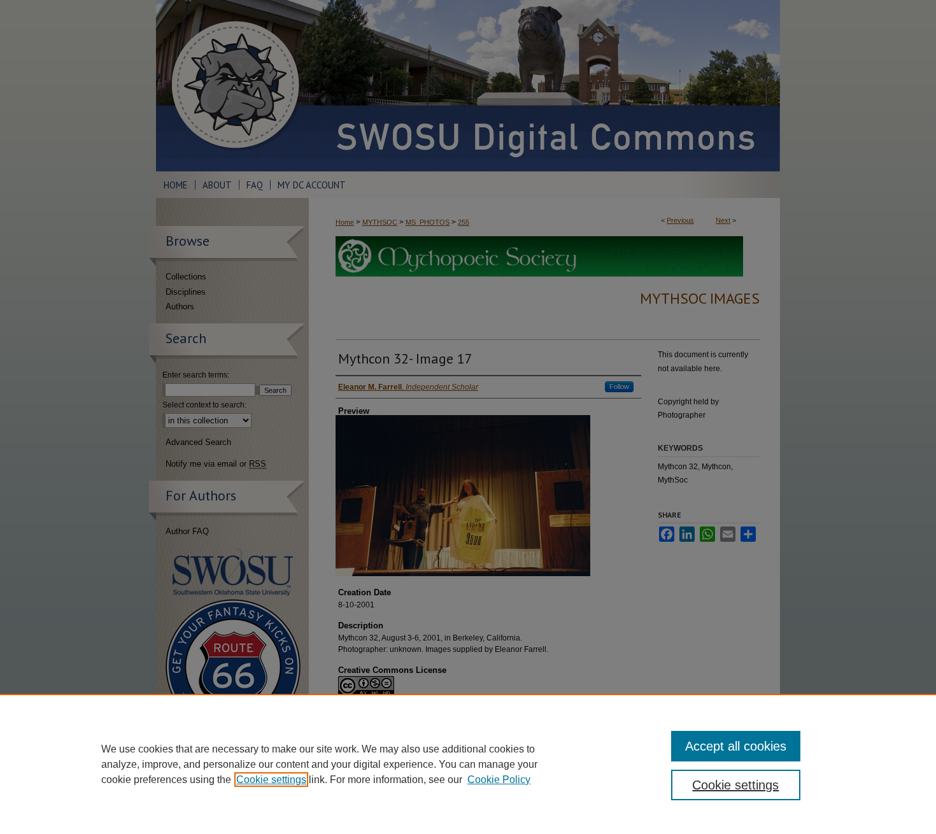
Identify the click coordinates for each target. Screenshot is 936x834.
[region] (468, 764)
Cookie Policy (498, 779)
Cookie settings (271, 779)
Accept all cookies (735, 746)
